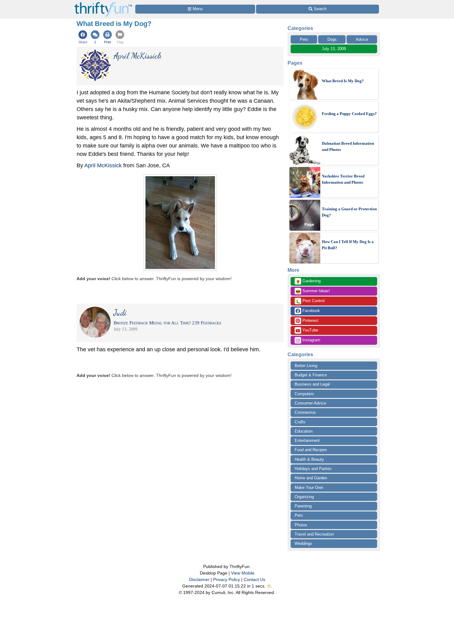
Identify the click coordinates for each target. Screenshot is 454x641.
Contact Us (254, 579)
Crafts (300, 422)
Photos (301, 525)
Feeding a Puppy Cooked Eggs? (349, 113)
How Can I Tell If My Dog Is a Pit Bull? (348, 244)
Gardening (308, 281)
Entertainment (307, 440)
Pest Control (310, 301)
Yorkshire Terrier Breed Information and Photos (343, 179)
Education (304, 431)
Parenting (303, 506)
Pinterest (309, 320)
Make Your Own (309, 487)
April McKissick (103, 165)
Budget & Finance (311, 375)
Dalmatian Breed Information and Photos (348, 146)
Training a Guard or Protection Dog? (349, 212)
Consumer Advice (310, 403)
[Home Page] (103, 3)
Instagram (310, 340)
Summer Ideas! (313, 291)
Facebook (310, 310)
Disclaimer (199, 579)
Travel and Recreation (314, 534)
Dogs (332, 39)
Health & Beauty (309, 459)
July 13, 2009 (334, 48)
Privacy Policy (226, 579)
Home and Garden (311, 478)
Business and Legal (312, 384)
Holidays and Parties (313, 468)
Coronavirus (305, 412)
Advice (362, 39)
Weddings (303, 543)
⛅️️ (269, 585)
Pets (304, 39)
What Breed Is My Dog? (343, 81)
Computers (304, 393)
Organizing (304, 496)
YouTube (309, 330)
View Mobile (242, 572)
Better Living (306, 365)
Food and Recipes (311, 449)
